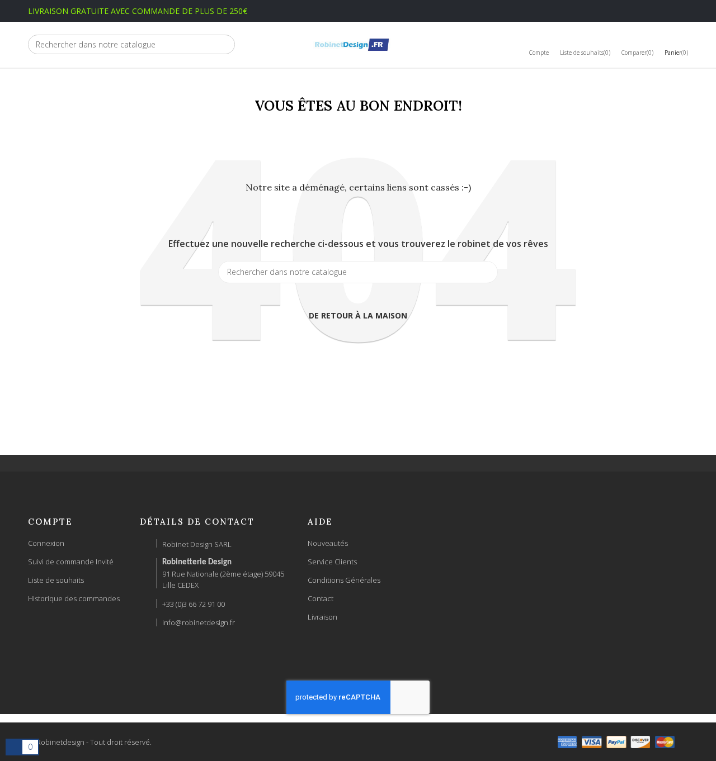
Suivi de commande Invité (71, 562)
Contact (320, 598)
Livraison (322, 617)
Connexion (46, 543)
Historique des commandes (74, 598)
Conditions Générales (344, 580)
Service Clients (332, 562)
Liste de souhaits (56, 580)
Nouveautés (328, 543)
